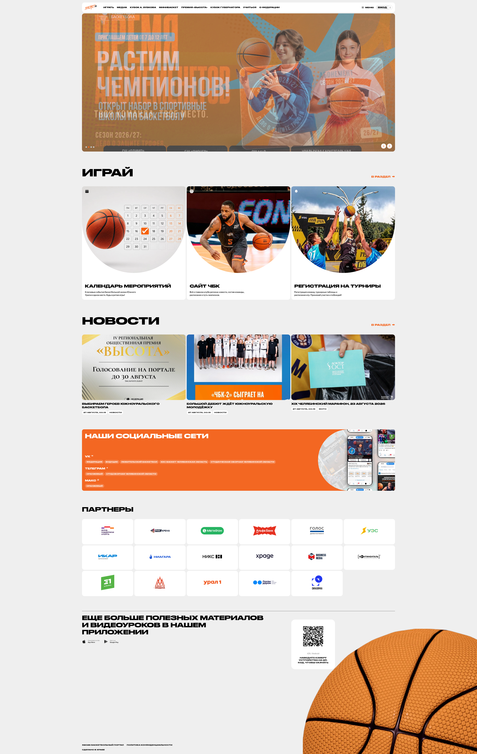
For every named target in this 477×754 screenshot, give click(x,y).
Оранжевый (94, 474)
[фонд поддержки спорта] (107, 531)
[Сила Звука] (317, 583)
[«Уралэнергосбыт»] (369, 531)
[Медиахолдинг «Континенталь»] (369, 557)
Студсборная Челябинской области (131, 474)
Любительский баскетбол (139, 462)
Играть (108, 7)
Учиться (249, 7)
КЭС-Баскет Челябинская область (184, 462)
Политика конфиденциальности (149, 745)
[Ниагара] (160, 557)
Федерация (94, 462)
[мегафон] (212, 531)
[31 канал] (107, 583)
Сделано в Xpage (93, 750)
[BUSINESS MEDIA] (317, 557)
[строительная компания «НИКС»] (212, 557)
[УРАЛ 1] (212, 583)
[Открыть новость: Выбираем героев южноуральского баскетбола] (134, 374)
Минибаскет (168, 7)
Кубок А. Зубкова (143, 7)
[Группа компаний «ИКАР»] (107, 557)
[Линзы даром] (264, 583)
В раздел (380, 176)
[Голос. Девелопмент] (317, 531)
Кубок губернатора (225, 7)
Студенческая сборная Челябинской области (242, 462)
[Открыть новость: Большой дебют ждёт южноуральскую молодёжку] (238, 374)
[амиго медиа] (160, 583)
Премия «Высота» (194, 7)
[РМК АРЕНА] (160, 531)
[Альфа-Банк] (264, 531)
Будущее (112, 462)
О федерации (269, 7)
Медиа (122, 7)
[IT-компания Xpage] (264, 557)
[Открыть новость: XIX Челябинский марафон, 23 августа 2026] (343, 374)
